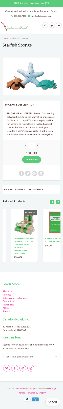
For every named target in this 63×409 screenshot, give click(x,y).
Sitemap (7, 311)
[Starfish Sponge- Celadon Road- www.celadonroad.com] (31, 76)
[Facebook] (14, 368)
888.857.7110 (20, 16)
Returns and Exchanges (15, 297)
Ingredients (36, 189)
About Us (7, 291)
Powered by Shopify (36, 392)
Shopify (33, 388)
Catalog (7, 294)
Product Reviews (14, 189)
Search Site (8, 304)
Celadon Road (21, 388)
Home (6, 38)
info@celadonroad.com (41, 16)
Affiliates (7, 307)
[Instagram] (30, 368)
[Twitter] (6, 368)
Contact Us (8, 301)
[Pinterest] (22, 368)
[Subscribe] (56, 356)
